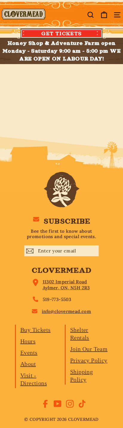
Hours (28, 341)
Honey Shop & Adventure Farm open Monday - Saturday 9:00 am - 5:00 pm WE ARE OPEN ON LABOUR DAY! (61, 51)
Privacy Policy (88, 360)
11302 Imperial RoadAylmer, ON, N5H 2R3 (66, 285)
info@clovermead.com (66, 311)
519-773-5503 (57, 299)
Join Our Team (88, 349)
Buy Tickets (35, 329)
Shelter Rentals (79, 333)
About (28, 364)
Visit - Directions (33, 379)
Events (28, 352)
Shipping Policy (81, 375)
